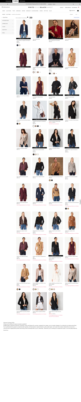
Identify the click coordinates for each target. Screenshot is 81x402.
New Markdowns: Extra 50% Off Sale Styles (36, 4)
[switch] (30, 17)
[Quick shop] (40, 72)
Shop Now (49, 4)
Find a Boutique (74, 7)
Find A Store (76, 17)
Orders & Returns (68, 7)
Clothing (8, 14)
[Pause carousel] (79, 4)
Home (3, 14)
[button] (78, 10)
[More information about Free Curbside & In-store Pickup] (27, 17)
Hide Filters (5, 17)
